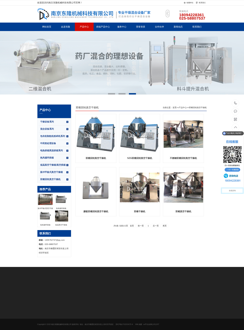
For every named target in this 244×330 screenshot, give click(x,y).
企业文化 (41, 314)
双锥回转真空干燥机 (50, 179)
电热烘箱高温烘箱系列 (51, 150)
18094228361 (235, 103)
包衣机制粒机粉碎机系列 (52, 136)
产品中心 (84, 27)
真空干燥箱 (93, 314)
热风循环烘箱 (47, 157)
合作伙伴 (159, 27)
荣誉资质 (140, 27)
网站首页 (46, 27)
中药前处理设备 (48, 143)
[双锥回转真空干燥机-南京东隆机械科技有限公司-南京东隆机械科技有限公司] (100, 14)
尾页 (165, 226)
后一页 (156, 226)
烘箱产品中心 (103, 27)
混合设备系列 (47, 129)
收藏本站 (190, 3)
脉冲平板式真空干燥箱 (51, 172)
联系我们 (202, 3)
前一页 (141, 226)
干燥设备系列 (47, 121)
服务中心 (121, 27)
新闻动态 (178, 27)
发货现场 (41, 318)
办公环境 (41, 322)
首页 (175, 107)
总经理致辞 (42, 310)
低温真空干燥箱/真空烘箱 (53, 165)
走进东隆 (65, 27)
